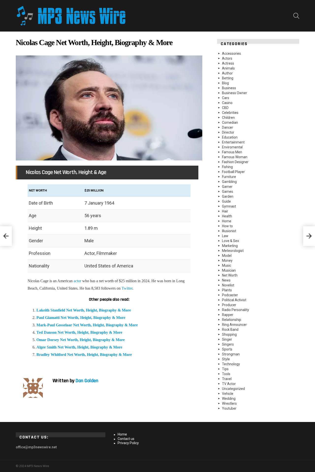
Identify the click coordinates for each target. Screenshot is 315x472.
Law (225, 236)
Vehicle (227, 394)
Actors (227, 58)
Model (227, 256)
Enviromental (232, 147)
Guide (226, 201)
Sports (227, 349)
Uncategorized (233, 389)
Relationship (231, 320)
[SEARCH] (296, 16)
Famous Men (232, 152)
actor (77, 281)
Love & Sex (230, 241)
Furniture (229, 177)
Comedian (230, 122)
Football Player (233, 172)
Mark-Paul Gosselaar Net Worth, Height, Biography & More (87, 325)
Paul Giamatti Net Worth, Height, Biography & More (80, 317)
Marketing (230, 246)
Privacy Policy (128, 443)
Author (227, 73)
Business (229, 88)
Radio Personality (235, 310)
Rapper (227, 315)
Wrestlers (229, 403)
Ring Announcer (234, 325)
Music (226, 265)
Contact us (126, 439)
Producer (229, 305)
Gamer (227, 187)
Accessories (231, 53)
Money (227, 260)
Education (229, 137)
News (226, 280)
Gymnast (229, 206)
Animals (228, 68)
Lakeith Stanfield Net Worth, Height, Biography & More (83, 310)
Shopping (229, 334)
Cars (225, 98)
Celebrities (230, 113)
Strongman (231, 354)
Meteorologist (233, 251)
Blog (225, 83)
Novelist (228, 285)
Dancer (227, 127)
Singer (227, 339)
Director (228, 132)
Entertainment (233, 142)
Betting (227, 78)
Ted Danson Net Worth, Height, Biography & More (79, 332)
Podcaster (230, 295)
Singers (228, 344)
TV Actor (229, 384)
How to (227, 226)
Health (227, 216)
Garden (227, 196)
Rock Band (230, 330)
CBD (225, 108)
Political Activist (234, 300)
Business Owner (234, 93)
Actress (228, 63)
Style (226, 359)
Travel (227, 379)
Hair (225, 211)
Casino (227, 103)
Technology (231, 364)
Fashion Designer (235, 162)
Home (226, 221)
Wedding (229, 399)
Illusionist (229, 231)
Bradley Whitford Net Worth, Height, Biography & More (84, 354)
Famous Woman (234, 157)
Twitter (127, 288)
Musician (229, 270)
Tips (225, 369)
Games (227, 191)
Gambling (229, 182)
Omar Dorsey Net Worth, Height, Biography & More (80, 340)
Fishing (227, 167)
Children (228, 118)
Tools (226, 374)
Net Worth (229, 275)
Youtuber (229, 408)
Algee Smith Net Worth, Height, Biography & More (79, 347)
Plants (227, 290)
